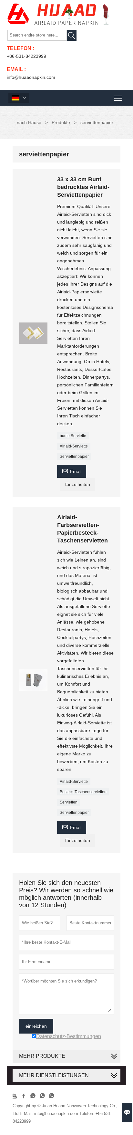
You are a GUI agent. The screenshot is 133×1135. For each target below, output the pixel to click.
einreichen (36, 1026)
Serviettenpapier (74, 456)
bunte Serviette (73, 436)
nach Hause (29, 122)
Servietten (68, 802)
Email (71, 470)
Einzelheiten (77, 484)
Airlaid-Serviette (74, 446)
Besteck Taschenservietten (83, 792)
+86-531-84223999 (26, 56)
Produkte (61, 122)
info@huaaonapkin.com (31, 77)
